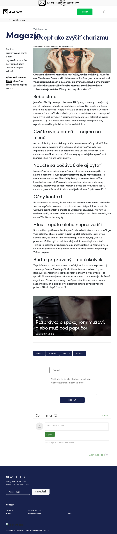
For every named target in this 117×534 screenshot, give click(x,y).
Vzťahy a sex (19, 20)
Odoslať (72, 400)
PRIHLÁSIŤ (40, 491)
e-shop (85, 12)
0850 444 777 (34, 510)
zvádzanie (79, 353)
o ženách (39, 353)
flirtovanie (66, 353)
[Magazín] (13, 11)
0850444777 (73, 2)
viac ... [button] (70, 513)
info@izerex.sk (54, 2)
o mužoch (52, 353)
